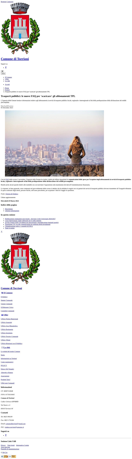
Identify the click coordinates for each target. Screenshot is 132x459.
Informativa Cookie (22, 445)
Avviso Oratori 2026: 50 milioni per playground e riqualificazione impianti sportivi (32, 222)
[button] (8, 77)
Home (7, 88)
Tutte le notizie (10, 228)
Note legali (11, 445)
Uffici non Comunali (7, 383)
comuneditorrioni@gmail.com (15, 424)
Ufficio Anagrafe (6, 322)
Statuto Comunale (6, 300)
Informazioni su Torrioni (9, 358)
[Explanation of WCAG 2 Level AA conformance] (12, 457)
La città (7, 347)
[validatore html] (5, 457)
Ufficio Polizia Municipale (9, 319)
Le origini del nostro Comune (10, 351)
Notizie (7, 90)
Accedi (7, 84)
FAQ (7, 179)
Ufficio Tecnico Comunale (9, 336)
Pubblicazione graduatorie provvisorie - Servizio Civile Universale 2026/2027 (30, 219)
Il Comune (8, 293)
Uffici (6, 315)
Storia (3, 355)
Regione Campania (7, 2)
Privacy (3, 445)
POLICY (4, 365)
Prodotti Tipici (5, 379)
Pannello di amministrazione (10, 449)
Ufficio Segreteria (6, 333)
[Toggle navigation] (2, 71)
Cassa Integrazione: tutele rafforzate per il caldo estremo (23, 221)
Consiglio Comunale (7, 311)
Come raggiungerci (7, 362)
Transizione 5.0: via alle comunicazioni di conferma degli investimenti (27, 224)
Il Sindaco (4, 297)
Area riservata (5, 447)
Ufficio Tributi (5, 340)
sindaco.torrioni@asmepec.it (14, 427)
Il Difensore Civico (7, 307)
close (3, 73)
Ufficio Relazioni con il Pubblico (11, 343)
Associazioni (5, 376)
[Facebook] (6, 68)
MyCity (5, 452)
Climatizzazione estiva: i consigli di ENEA (19, 226)
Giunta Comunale (6, 304)
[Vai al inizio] (1, 232)
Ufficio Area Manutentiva (9, 326)
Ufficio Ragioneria (7, 329)
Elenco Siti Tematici (7, 369)
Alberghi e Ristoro (7, 372)
